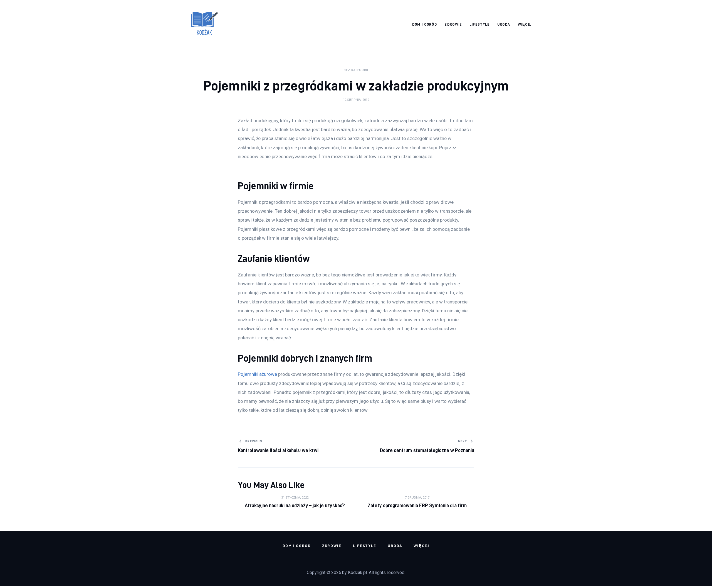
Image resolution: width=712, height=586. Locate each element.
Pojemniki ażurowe (257, 374)
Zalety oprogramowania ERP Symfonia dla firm (417, 505)
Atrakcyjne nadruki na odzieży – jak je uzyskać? (295, 505)
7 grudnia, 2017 (417, 497)
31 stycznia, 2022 (294, 497)
